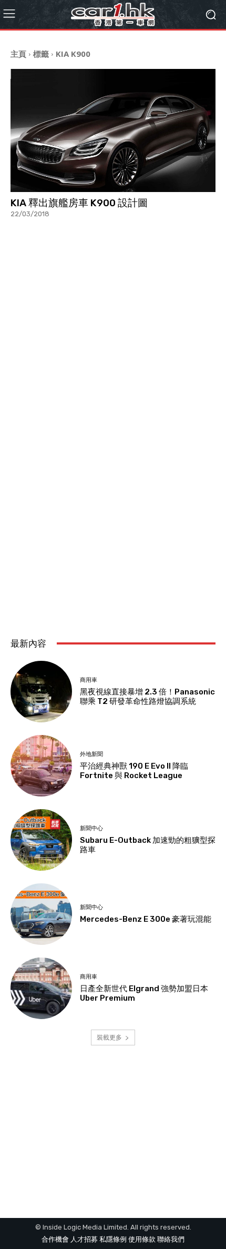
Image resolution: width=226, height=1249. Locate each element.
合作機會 (55, 1239)
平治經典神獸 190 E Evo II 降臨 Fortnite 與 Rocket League (134, 770)
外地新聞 (91, 754)
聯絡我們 (170, 1239)
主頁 (18, 53)
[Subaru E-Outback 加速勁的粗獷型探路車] (41, 840)
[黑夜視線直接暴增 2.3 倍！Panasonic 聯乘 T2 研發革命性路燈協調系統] (41, 691)
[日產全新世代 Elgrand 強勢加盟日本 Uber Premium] (41, 988)
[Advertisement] (113, 502)
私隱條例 (113, 1239)
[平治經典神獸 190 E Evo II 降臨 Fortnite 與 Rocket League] (41, 766)
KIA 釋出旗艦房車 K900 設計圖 (79, 203)
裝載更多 (109, 1037)
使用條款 (142, 1239)
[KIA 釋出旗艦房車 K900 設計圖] (113, 130)
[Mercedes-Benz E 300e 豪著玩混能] (41, 914)
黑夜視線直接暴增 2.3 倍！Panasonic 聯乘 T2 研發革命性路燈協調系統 (147, 696)
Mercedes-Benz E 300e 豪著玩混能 (145, 919)
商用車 (88, 680)
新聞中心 (91, 828)
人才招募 (84, 1239)
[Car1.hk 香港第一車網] (113, 14)
